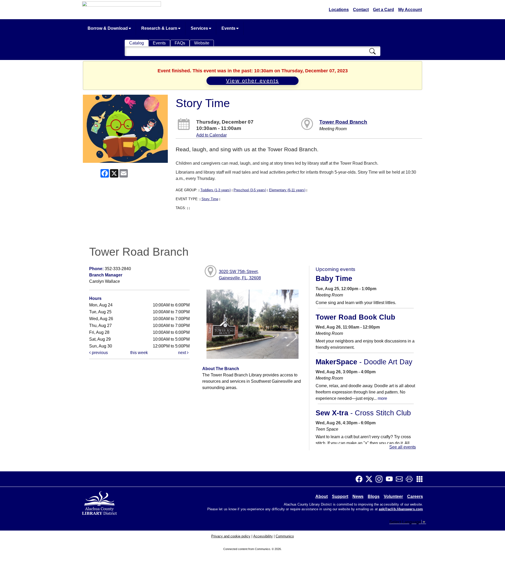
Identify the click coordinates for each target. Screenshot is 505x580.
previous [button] (99, 352)
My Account (410, 9)
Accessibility (263, 536)
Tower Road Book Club (355, 317)
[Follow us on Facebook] (361, 479)
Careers (415, 496)
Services (200, 28)
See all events (402, 447)
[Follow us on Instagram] (381, 479)
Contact (361, 9)
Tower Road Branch (343, 122)
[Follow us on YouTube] (391, 479)
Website (201, 43)
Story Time (209, 199)
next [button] (182, 352)
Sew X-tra (363, 413)
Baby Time (334, 279)
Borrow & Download (108, 28)
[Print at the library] (411, 479)
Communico (285, 536)
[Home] (100, 502)
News (357, 496)
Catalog (136, 43)
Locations (339, 9)
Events (228, 28)
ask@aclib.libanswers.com (401, 509)
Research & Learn (159, 28)
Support (340, 496)
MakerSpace (364, 362)
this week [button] (139, 352)
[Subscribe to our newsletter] (401, 479)
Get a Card (383, 9)
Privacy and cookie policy (230, 536)
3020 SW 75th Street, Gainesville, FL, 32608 (240, 274)
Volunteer (393, 496)
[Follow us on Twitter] (371, 479)
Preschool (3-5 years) (250, 190)
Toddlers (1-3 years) (215, 190)
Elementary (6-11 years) (287, 190)
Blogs (374, 496)
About (321, 496)
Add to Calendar (211, 135)
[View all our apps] (421, 479)
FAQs (180, 43)
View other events (252, 81)
